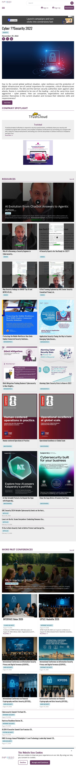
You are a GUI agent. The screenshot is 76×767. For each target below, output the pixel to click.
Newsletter (69, 8)
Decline (23, 762)
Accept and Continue (40, 762)
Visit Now (7, 103)
